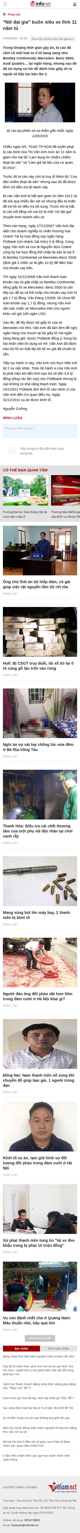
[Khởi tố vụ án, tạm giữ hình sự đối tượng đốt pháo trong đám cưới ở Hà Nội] (40, 1126)
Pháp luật (14, 14)
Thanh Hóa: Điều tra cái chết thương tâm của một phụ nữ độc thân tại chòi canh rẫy (38, 831)
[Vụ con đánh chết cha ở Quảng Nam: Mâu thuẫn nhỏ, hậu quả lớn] (40, 1286)
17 (29, 1388)
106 (70, 1408)
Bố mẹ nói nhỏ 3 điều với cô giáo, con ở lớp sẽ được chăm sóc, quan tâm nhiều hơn (36, 1443)
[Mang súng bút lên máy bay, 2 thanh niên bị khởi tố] (40, 881)
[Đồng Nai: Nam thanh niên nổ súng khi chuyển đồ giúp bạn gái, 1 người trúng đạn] (40, 1044)
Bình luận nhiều (58, 1348)
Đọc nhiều (21, 1348)
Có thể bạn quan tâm (25, 470)
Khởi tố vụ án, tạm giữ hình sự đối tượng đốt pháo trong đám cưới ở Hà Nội (37, 1163)
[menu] (5, 4)
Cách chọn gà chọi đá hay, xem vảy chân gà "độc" (35, 1398)
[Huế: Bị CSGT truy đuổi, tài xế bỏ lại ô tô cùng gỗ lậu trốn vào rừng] (40, 632)
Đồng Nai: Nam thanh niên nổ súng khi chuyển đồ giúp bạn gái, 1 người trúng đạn (38, 1080)
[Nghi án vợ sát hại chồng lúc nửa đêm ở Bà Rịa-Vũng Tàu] (40, 713)
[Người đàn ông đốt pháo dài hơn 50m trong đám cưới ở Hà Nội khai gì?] (40, 963)
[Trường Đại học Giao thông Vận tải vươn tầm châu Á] (25, 490)
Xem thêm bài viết (40, 1338)
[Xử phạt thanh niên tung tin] (40, 1209)
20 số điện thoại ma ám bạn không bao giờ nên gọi (36, 1418)
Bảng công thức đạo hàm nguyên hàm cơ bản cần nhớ (38, 1356)
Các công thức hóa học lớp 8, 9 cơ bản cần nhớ (33, 1408)
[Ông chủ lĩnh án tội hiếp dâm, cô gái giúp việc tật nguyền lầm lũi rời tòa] (40, 551)
